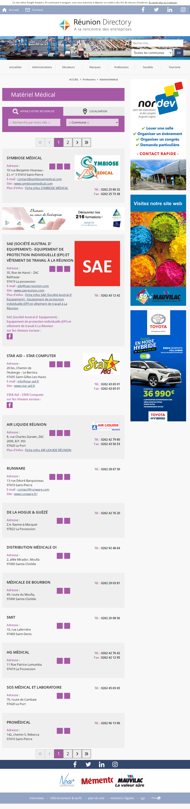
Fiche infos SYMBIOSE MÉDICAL (46, 188)
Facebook (10, 336)
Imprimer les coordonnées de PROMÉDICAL (67, 731)
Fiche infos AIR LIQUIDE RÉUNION (48, 450)
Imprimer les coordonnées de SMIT (67, 626)
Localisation (98, 111)
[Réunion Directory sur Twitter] (156, 9)
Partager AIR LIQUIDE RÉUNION (60, 433)
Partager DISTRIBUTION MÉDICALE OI (60, 556)
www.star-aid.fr (24, 386)
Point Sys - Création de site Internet (156, 798)
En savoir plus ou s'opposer (163, 2)
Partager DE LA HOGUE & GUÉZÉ (60, 521)
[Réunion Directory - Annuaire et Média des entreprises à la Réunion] (95, 25)
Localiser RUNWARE (52, 477)
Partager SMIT (60, 626)
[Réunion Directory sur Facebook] (143, 9)
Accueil (74, 79)
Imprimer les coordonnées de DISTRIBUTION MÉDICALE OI (67, 556)
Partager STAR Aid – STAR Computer (60, 364)
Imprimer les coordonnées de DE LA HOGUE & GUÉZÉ (67, 521)
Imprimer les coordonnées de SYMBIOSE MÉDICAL (67, 166)
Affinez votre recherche (37, 111)
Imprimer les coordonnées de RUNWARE (67, 477)
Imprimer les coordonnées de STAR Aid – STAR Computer (67, 364)
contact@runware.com (33, 489)
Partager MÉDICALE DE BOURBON (60, 591)
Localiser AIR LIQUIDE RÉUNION (52, 433)
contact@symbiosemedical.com (39, 179)
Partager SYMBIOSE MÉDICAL (60, 166)
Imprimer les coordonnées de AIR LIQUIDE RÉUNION (67, 433)
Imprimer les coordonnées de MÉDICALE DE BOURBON (67, 591)
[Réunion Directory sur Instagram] (183, 9)
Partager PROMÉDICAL (60, 731)
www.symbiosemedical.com (33, 184)
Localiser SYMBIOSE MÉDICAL (52, 166)
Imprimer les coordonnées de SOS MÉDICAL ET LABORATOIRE (67, 696)
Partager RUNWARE (60, 477)
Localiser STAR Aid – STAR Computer (52, 364)
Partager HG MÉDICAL (60, 661)
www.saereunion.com (29, 290)
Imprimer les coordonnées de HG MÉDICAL (67, 661)
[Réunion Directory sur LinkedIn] (170, 9)
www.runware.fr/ (25, 494)
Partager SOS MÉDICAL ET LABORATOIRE (60, 696)
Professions (89, 79)
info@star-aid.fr (28, 381)
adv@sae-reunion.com (33, 286)
